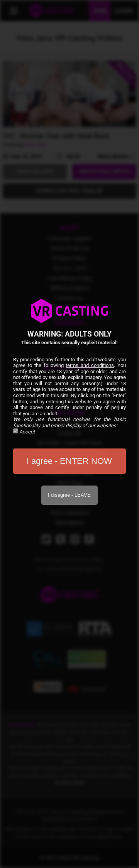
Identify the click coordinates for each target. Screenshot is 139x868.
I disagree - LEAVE (69, 495)
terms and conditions (90, 365)
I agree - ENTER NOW (69, 461)
